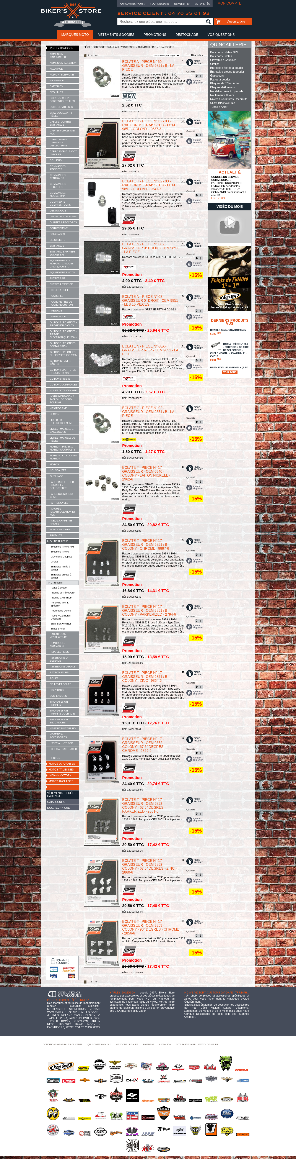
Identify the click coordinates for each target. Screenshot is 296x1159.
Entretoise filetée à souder (60, 568)
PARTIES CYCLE (59, 503)
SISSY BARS (56, 690)
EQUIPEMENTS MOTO (62, 272)
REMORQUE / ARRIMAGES (57, 644)
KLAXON (54, 414)
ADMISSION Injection (63, 63)
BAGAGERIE (57, 80)
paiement (148, 1044)
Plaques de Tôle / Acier (63, 592)
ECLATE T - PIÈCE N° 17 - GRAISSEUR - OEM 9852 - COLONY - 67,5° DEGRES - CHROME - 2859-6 (144, 744)
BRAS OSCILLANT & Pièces (61, 114)
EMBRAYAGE (57, 245)
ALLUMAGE (56, 68)
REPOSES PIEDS (59, 652)
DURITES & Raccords (63, 222)
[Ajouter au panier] (194, 82)
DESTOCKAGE (58, 210)
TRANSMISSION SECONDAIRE (59, 721)
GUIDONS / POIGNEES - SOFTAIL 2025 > (63, 345)
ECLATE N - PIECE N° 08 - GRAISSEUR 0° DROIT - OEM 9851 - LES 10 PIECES (150, 300)
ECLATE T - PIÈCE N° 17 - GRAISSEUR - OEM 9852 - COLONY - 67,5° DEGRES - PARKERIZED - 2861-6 (144, 805)
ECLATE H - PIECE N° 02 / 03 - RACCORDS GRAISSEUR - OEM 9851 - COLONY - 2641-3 (148, 185)
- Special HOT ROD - (62, 743)
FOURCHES (56, 296)
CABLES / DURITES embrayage (60, 123)
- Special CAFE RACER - (63, 750)
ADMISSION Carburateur (59, 55)
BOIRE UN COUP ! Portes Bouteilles (62, 99)
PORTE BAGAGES (60, 529)
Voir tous (229, 372)
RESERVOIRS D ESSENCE (59, 659)
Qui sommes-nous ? (132, 3)
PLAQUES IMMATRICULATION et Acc (62, 511)
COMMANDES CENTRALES (57, 176)
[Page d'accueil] (71, 26)
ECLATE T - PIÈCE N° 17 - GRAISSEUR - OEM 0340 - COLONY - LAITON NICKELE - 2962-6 (146, 473)
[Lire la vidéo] (229, 242)
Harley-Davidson (61, 48)
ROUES (54, 678)
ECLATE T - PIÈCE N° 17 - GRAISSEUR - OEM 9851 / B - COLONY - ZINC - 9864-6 (145, 676)
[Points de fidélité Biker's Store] (229, 309)
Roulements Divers (61, 610)
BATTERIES (56, 86)
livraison (165, 1044)
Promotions (155, 34)
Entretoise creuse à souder (61, 576)
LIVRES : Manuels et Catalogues (62, 430)
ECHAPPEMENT (59, 228)
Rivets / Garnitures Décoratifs (61, 617)
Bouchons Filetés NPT (62, 546)
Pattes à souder (59, 587)
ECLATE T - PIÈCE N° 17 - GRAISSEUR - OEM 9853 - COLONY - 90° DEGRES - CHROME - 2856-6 (150, 927)
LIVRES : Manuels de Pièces (62, 439)
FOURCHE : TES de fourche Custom (61, 303)
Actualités (202, 3)
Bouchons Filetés (60, 551)
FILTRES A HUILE (59, 290)
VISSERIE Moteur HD (63, 728)
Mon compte (229, 3)
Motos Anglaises (61, 781)
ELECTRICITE (57, 240)
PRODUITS (56, 535)
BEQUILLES (56, 92)
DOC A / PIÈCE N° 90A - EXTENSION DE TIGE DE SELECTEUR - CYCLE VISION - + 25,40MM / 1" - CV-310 (229, 352)
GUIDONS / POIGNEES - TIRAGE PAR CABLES (63, 324)
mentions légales (127, 1044)
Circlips (55, 561)
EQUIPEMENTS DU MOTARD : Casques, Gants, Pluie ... (62, 263)
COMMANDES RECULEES (57, 185)
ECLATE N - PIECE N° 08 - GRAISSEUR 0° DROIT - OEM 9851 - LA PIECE (150, 248)
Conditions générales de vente (63, 1044)
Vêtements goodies (116, 34)
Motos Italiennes (61, 769)
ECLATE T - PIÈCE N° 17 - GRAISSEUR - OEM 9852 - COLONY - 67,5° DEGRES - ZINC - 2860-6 (149, 866)
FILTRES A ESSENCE (61, 284)
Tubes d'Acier (58, 628)
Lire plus (218, 198)
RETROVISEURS (59, 672)
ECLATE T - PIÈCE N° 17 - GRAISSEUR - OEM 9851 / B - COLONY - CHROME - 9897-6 (145, 544)
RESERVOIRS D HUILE (62, 666)
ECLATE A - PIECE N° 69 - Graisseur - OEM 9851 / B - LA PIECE (148, 65)
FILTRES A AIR (57, 278)
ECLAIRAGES (57, 234)
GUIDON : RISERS (60, 378)
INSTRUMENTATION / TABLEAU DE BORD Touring (62, 399)
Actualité (230, 172)
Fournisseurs (159, 3)
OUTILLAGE (56, 476)
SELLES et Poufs (60, 684)
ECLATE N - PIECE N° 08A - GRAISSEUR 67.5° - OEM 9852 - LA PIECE (150, 350)
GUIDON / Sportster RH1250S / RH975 (63, 371)
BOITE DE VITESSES (61, 107)
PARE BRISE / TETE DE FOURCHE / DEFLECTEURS (62, 485)
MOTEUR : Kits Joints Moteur (63, 457)
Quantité (190, 71)
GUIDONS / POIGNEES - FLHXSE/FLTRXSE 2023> (63, 353)
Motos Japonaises (62, 763)
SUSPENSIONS (58, 696)
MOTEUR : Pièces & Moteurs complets (62, 448)
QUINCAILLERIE (59, 541)
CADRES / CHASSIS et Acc (62, 132)
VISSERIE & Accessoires (58, 736)
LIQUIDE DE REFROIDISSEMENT (61, 421)
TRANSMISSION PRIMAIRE (59, 703)
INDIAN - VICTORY (60, 775)
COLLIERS (56, 160)
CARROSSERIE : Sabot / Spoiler (63, 153)
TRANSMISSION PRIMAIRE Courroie (62, 712)
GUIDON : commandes (63, 384)
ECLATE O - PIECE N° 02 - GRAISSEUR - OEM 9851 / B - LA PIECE (148, 412)
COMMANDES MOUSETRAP (57, 194)
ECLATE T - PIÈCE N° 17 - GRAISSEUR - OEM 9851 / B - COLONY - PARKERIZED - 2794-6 (149, 610)
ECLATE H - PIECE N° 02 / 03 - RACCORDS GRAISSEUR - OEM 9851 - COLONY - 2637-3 (148, 125)
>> (96, 55)
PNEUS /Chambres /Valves (61, 522)
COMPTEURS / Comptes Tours (60, 203)
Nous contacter (148, 43)
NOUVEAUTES (58, 470)
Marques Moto (75, 34)
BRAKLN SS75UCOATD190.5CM (228, 332)
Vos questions (221, 34)
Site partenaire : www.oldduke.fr (197, 1044)
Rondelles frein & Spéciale (59, 604)
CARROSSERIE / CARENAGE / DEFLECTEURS (59, 142)
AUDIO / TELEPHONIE (62, 74)
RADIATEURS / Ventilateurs (58, 635)
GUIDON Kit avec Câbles (60, 362)
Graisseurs (57, 582)
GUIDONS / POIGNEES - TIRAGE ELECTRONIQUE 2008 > (63, 334)
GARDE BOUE (58, 316)
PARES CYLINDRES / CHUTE (61, 495)
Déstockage (187, 34)
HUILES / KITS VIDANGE (63, 390)
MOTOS (54, 464)
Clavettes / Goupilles (61, 556)
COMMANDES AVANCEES (57, 167)
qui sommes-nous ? (99, 1044)
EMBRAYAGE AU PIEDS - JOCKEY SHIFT (63, 253)
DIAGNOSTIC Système (63, 216)
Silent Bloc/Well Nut (61, 623)
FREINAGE (56, 310)
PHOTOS (55, 758)
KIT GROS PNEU (59, 408)
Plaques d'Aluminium (61, 597)
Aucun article (236, 21)
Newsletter (182, 3)
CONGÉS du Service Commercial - (225, 178)
